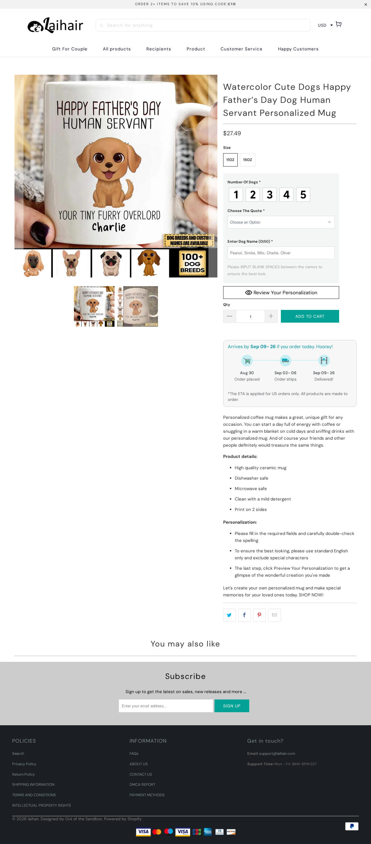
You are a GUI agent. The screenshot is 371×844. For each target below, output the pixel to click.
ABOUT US (139, 763)
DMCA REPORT (142, 784)
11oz (230, 159)
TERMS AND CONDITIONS (34, 794)
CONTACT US (141, 774)
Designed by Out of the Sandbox (71, 818)
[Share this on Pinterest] (259, 615)
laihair (33, 818)
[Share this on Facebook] (244, 615)
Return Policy (23, 774)
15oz (247, 159)
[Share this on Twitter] (229, 615)
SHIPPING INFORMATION (33, 784)
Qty (226, 304)
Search (18, 753)
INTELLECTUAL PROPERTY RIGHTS (41, 805)
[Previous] (18, 176)
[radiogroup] (281, 194)
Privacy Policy (24, 763)
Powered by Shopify (123, 818)
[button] (158, 49)
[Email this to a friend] (274, 615)
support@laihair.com (277, 753)
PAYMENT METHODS (147, 794)
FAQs (134, 753)
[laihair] (55, 25)
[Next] (213, 176)
